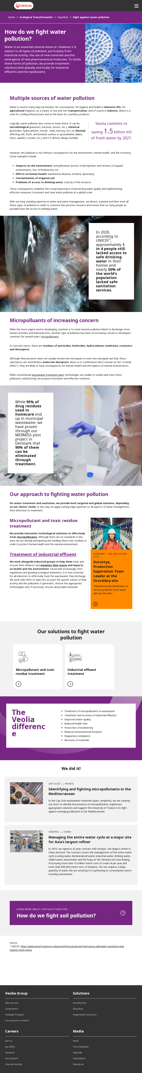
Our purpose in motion (17, 1020)
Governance (11, 1008)
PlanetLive (78, 1064)
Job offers (10, 1046)
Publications (79, 1058)
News (76, 1040)
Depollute (62, 17)
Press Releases (80, 1046)
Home (11, 17)
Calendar (77, 1052)
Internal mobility (13, 1064)
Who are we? (12, 1002)
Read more (111, 563)
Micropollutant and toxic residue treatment (35, 672)
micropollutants (50, 336)
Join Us (8, 1040)
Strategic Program (14, 1014)
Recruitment (11, 1058)
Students (10, 1052)
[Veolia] (24, 6)
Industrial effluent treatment (82, 672)
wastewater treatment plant (48, 374)
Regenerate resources (84, 1014)
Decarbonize (79, 1002)
